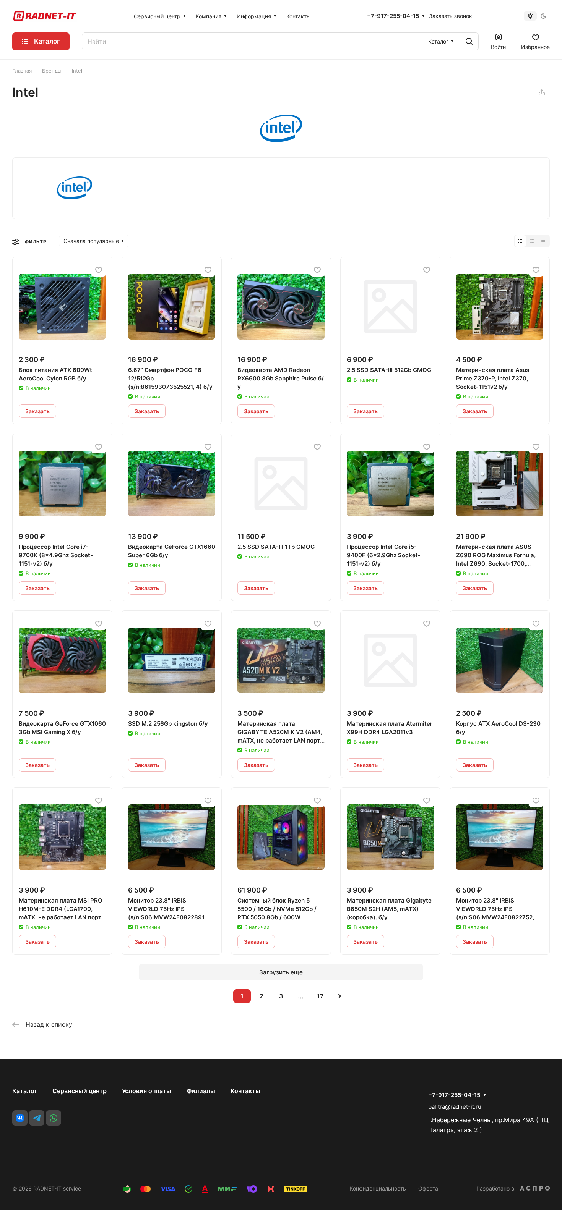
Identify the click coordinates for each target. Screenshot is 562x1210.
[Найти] (469, 41)
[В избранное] (98, 270)
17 (320, 996)
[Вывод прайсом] (543, 241)
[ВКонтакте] (20, 1118)
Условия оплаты (146, 1091)
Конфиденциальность (378, 1188)
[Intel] (281, 140)
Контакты (245, 1091)
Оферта (428, 1188)
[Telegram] (36, 1118)
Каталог (24, 1091)
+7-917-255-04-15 (393, 16)
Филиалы (201, 1091)
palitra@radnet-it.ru (454, 1106)
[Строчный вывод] (532, 241)
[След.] (339, 996)
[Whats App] (53, 1118)
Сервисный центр (79, 1091)
